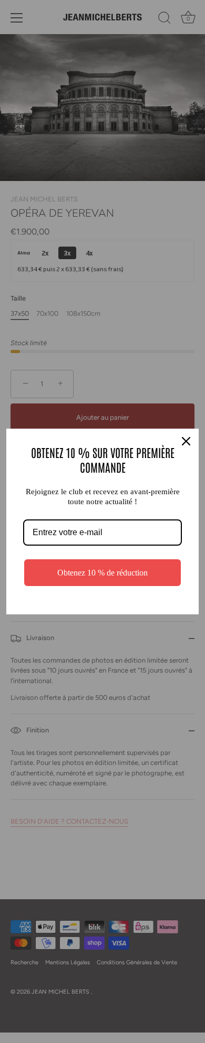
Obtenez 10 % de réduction (102, 572)
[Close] (186, 441)
